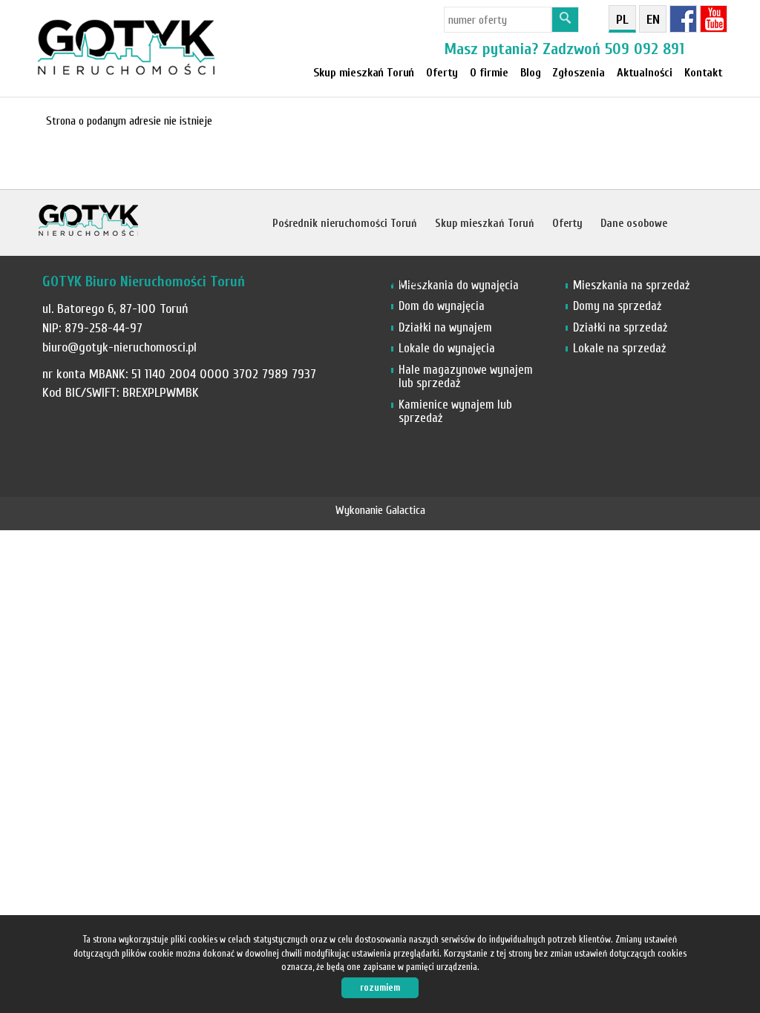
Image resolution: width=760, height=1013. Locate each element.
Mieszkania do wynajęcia (459, 285)
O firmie (291, 281)
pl (622, 19)
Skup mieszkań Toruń (363, 72)
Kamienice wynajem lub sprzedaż (455, 411)
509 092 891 (644, 49)
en (653, 19)
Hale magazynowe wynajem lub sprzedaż (466, 376)
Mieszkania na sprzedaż (631, 285)
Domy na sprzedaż (617, 306)
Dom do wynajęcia (442, 306)
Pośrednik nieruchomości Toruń (344, 223)
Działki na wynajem (445, 327)
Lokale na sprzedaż (619, 348)
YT (713, 19)
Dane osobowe (633, 223)
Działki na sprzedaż (620, 327)
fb (683, 19)
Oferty (442, 72)
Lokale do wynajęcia (447, 348)
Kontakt (703, 72)
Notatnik (349, 281)
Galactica (405, 510)
